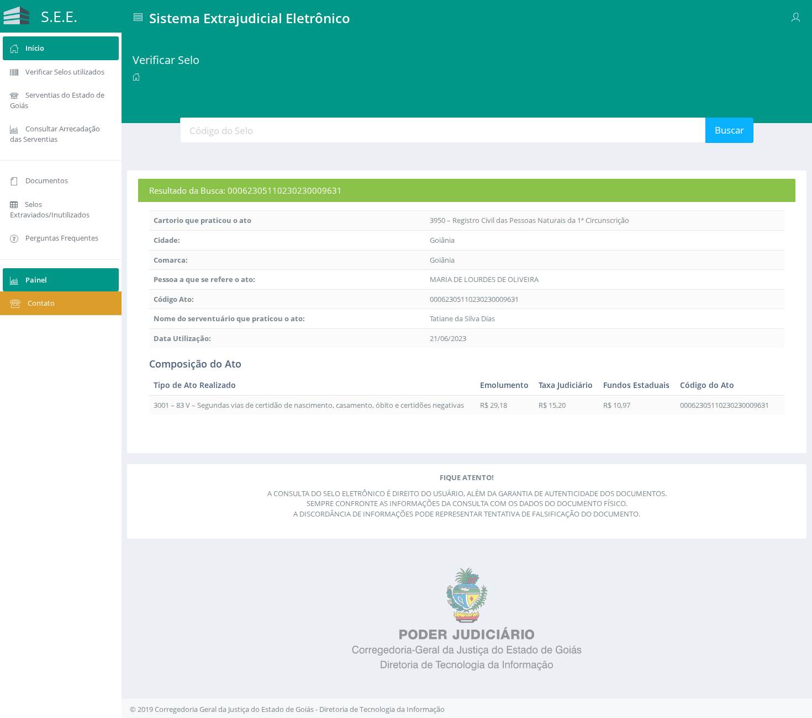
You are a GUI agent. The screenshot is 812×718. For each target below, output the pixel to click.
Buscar (729, 130)
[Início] (136, 76)
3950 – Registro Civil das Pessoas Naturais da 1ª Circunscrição (529, 220)
